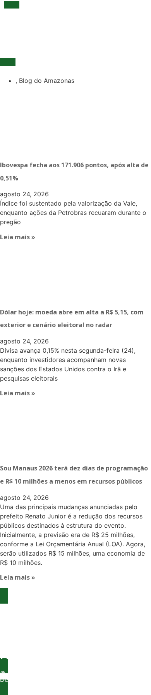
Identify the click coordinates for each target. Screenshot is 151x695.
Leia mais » (17, 237)
